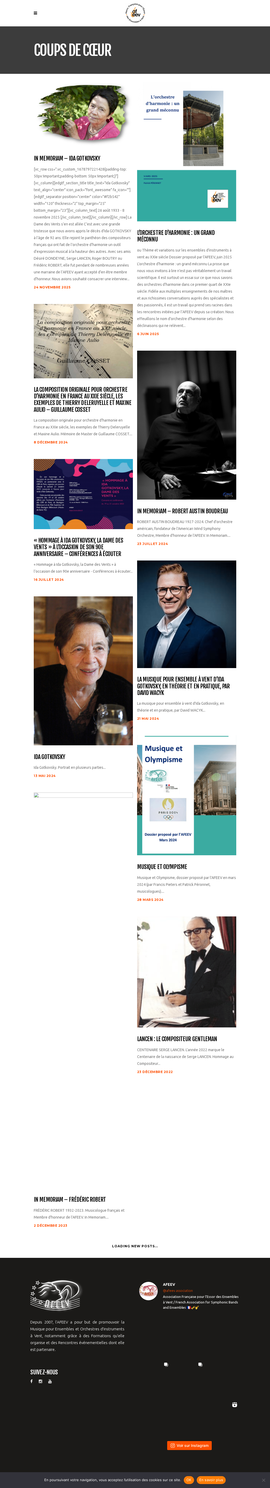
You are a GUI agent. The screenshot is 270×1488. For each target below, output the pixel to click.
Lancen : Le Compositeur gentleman (177, 1039)
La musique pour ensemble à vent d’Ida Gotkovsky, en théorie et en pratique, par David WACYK (183, 686)
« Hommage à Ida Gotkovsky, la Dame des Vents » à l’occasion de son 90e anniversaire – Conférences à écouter (78, 547)
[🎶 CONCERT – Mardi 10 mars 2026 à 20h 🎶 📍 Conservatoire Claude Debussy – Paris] (189, 1416)
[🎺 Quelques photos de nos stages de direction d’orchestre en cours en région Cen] (155, 1376)
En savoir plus (211, 1480)
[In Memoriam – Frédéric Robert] (83, 989)
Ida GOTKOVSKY (49, 756)
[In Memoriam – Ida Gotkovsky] (83, 114)
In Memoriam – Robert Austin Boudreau (182, 511)
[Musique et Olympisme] (186, 795)
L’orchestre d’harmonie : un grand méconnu (176, 236)
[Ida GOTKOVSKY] (83, 670)
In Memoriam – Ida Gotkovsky (67, 158)
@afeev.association (178, 1290)
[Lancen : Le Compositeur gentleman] (186, 971)
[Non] (263, 1480)
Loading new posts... (135, 1246)
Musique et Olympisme (162, 866)
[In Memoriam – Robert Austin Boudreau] (186, 424)
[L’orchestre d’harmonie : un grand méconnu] (186, 151)
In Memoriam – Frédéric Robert (70, 1199)
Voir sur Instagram (193, 1445)
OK (188, 1480)
